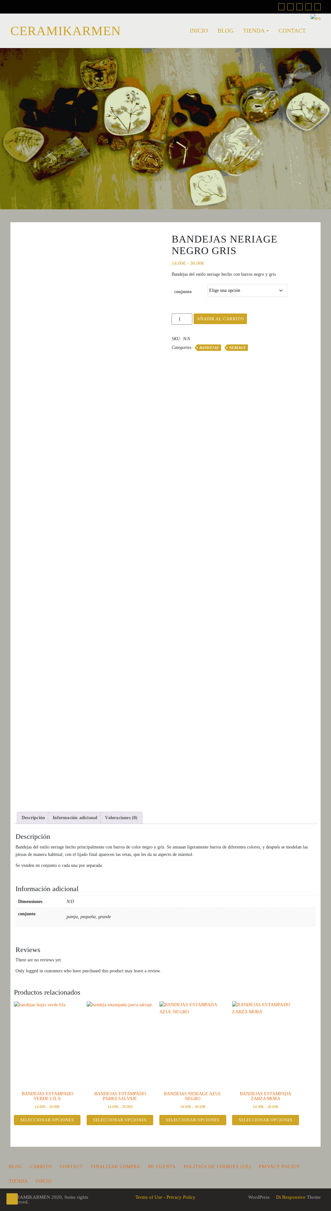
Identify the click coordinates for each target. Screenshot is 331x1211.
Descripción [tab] (33, 817)
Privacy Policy (279, 1166)
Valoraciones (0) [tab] (121, 817)
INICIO (199, 30)
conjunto (183, 291)
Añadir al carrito (220, 318)
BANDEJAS (209, 348)
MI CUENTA (162, 1166)
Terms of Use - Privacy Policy (165, 1197)
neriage (237, 348)
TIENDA (254, 30)
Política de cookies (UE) (217, 1166)
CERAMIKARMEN (65, 31)
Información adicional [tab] (75, 817)
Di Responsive (290, 1197)
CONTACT (292, 30)
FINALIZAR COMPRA (115, 1166)
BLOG (225, 30)
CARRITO (41, 1166)
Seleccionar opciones (47, 1120)
